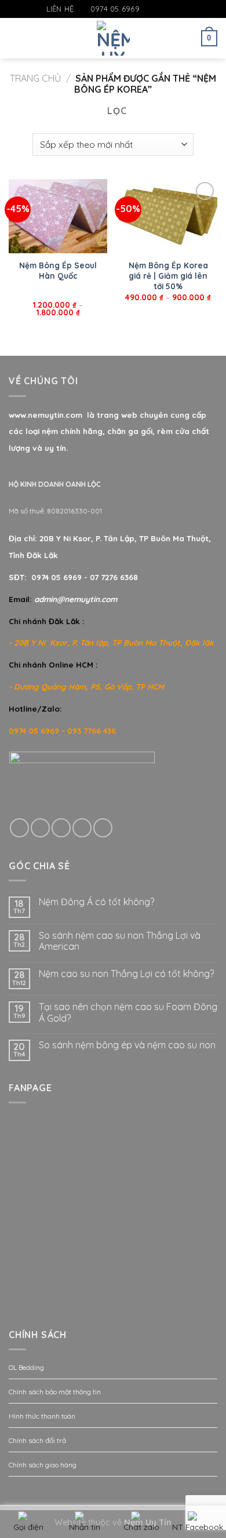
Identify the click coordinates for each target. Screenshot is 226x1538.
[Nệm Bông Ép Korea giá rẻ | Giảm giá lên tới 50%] (168, 216)
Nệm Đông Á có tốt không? (96, 902)
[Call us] (82, 827)
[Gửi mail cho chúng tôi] (171, 9)
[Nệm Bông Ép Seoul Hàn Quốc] (58, 216)
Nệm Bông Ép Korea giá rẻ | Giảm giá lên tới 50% (168, 275)
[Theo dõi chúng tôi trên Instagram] (160, 9)
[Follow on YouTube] (182, 9)
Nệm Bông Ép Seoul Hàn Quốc (58, 270)
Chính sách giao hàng (42, 1464)
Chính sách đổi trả (37, 1440)
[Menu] (16, 38)
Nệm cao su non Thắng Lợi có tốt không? (126, 973)
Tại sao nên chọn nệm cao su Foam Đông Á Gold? (128, 1012)
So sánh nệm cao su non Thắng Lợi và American (120, 941)
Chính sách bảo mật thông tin (55, 1391)
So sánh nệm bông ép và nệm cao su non (127, 1045)
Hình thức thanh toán (42, 1416)
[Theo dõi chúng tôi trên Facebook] (148, 9)
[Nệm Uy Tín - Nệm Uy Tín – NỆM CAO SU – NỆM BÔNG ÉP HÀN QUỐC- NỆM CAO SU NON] (113, 38)
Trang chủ (35, 78)
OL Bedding (26, 1367)
